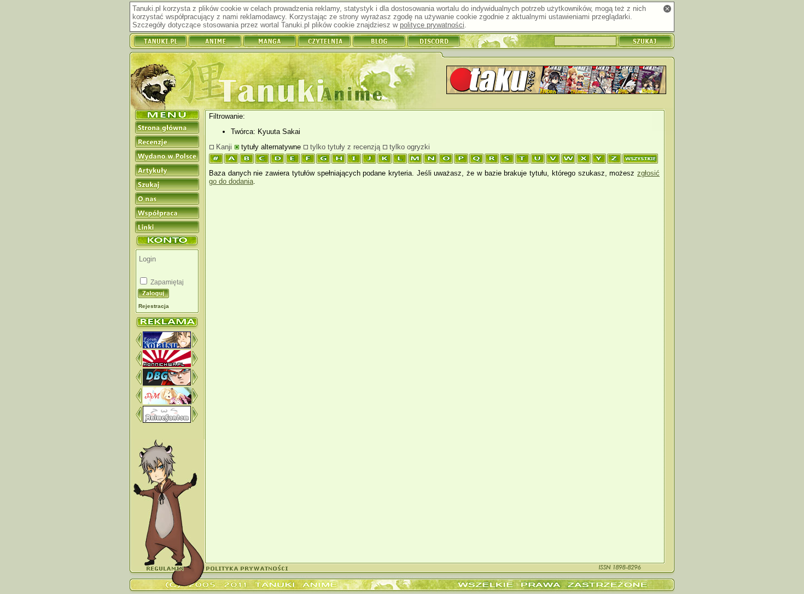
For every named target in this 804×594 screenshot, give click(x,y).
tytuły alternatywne (271, 147)
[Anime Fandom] (167, 420)
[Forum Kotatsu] (167, 346)
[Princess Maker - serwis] (167, 402)
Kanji (224, 147)
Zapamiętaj (166, 282)
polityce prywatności (432, 25)
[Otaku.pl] (556, 81)
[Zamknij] (667, 9)
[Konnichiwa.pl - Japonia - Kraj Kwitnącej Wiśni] (167, 364)
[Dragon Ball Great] (167, 383)
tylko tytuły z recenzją (345, 147)
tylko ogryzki (409, 147)
